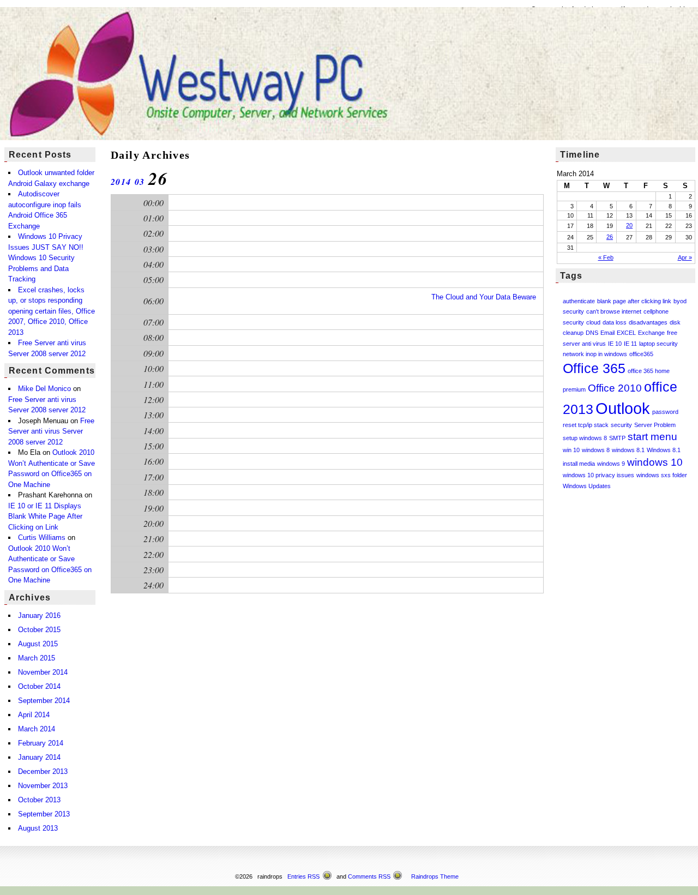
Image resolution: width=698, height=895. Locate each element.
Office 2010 (615, 388)
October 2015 (39, 630)
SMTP (617, 438)
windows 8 (596, 450)
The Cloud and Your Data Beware (483, 297)
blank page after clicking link (634, 301)
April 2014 (34, 715)
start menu (652, 436)
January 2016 (39, 615)
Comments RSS (369, 876)
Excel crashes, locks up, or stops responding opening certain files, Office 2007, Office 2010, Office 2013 (51, 311)
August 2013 (38, 828)
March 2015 (36, 658)
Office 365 (594, 368)
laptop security (658, 343)
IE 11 (630, 343)
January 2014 (39, 757)
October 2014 (39, 686)
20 (629, 225)
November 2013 (43, 786)
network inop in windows (595, 354)
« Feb (605, 257)
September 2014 (44, 700)
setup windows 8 (585, 438)
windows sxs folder (661, 475)
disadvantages (648, 322)
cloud (593, 322)
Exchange (651, 332)
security (621, 425)
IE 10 (615, 343)
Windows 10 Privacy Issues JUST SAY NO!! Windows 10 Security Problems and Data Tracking (45, 257)
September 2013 (44, 814)
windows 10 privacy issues (598, 475)
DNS (592, 332)
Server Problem (655, 425)
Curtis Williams (41, 537)
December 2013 (43, 771)
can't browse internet (613, 311)
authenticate (579, 301)
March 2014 (36, 729)
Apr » (685, 257)
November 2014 (43, 672)
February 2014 (40, 743)
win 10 (571, 450)
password (665, 412)
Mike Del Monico (44, 389)
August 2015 (38, 644)
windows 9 (611, 463)
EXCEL (626, 332)
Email (607, 332)
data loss (615, 322)
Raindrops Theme (435, 876)
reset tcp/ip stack (586, 425)
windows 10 (655, 462)
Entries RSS (303, 876)
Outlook (622, 408)
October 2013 (39, 800)
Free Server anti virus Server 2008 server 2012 (51, 431)
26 (609, 236)
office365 (641, 354)
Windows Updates (587, 486)
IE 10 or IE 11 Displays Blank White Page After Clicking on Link (45, 516)
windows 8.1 (628, 450)
